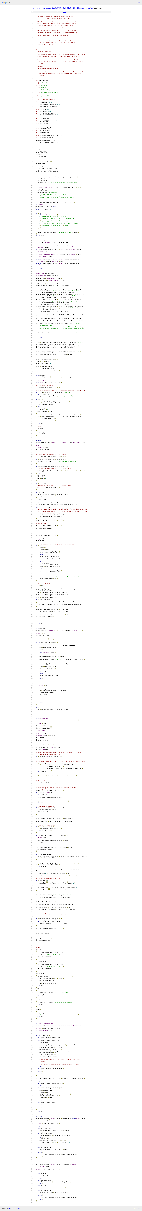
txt (135, 1208)
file (64, 12)
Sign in (138, 2)
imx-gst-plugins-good (43, 8)
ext (89, 8)
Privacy (14, 1208)
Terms (19, 1208)
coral (32, 8)
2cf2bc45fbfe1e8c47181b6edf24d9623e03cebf (68, 8)
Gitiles (10, 1208)
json (139, 1208)
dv (92, 8)
